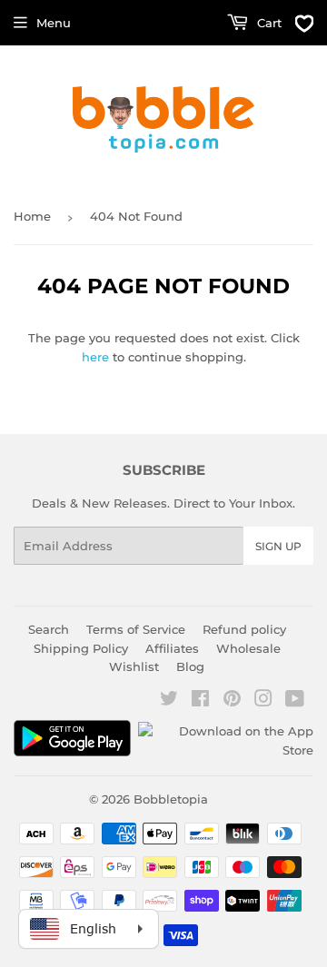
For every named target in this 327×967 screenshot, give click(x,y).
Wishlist (134, 666)
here (95, 357)
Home (32, 216)
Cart (267, 22)
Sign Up (278, 546)
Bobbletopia (171, 799)
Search (48, 629)
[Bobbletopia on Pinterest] (232, 701)
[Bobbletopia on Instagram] (263, 701)
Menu (53, 22)
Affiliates (172, 648)
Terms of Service (135, 629)
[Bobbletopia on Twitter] (169, 701)
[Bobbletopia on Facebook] (200, 701)
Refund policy (244, 629)
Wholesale (248, 648)
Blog (190, 666)
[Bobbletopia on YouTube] (294, 701)
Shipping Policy (81, 648)
